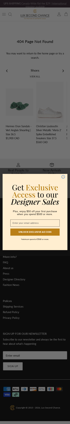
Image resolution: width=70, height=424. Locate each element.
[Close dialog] (63, 176)
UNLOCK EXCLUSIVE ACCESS (34, 232)
